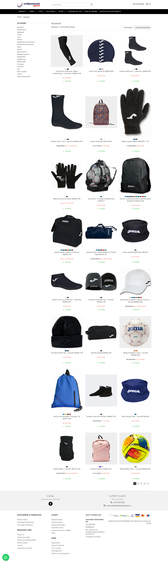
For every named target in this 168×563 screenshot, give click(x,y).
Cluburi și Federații (57, 545)
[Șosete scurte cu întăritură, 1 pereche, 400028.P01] (67, 282)
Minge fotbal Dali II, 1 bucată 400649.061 (135, 469)
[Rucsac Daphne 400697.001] (101, 448)
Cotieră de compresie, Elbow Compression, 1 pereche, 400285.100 (67, 72)
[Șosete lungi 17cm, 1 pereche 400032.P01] (67, 112)
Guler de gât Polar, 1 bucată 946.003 (135, 416)
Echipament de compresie (26, 42)
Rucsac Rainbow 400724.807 (101, 141)
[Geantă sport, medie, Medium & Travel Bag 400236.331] (101, 231)
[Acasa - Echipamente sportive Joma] (28, 4)
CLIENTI (54, 515)
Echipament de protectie (25, 44)
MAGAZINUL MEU (24, 530)
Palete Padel (21, 62)
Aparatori (20, 27)
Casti (18, 37)
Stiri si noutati (56, 548)
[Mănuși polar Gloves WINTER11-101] (135, 112)
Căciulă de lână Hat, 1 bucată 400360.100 (67, 353)
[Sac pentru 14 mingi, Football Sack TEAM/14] (101, 176)
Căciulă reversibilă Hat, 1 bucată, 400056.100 (101, 301)
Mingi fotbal (21, 57)
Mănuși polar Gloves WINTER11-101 (135, 141)
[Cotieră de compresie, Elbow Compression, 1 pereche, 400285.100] (67, 51)
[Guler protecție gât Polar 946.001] (135, 231)
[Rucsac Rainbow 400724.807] (101, 112)
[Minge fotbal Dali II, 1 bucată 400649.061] (135, 448)
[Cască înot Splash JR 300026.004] (101, 51)
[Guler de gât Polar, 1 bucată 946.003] (135, 390)
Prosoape (20, 64)
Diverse (19, 39)
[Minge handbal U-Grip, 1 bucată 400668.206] (135, 332)
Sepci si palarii (22, 71)
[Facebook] (51, 504)
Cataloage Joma (56, 551)
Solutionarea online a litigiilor (61, 530)
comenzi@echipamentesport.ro (118, 505)
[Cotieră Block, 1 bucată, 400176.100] (67, 448)
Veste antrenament (23, 76)
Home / (20, 17)
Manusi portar (22, 52)
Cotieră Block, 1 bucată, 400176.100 (66, 469)
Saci (18, 69)
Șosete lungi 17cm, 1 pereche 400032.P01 (67, 141)
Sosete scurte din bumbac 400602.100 (101, 416)
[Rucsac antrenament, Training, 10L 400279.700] (67, 390)
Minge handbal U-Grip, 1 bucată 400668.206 (135, 354)
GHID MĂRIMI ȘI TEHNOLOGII (29, 515)
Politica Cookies (22, 543)
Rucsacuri (20, 66)
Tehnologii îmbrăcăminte (25, 522)
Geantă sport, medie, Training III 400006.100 (66, 253)
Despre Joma (55, 543)
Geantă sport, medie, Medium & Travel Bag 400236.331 (101, 253)
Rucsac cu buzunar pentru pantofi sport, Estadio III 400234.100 (135, 200)
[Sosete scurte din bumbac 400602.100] (101, 390)
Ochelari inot (21, 59)
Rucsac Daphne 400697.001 (101, 469)
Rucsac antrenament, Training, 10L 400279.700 (66, 417)
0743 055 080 (119, 502)
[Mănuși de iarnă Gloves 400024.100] (67, 176)
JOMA (53, 538)
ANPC (53, 533)
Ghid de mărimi (90, 11)
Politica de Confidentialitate (26, 540)
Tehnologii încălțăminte (110, 11)
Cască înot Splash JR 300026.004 (101, 71)
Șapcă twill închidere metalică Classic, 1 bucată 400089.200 (135, 301)
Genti (19, 47)
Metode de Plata (57, 520)
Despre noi (20, 535)
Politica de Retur (57, 522)
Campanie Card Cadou (24, 548)
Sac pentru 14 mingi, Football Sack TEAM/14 (101, 200)
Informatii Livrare (57, 528)
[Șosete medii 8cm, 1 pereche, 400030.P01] (135, 51)
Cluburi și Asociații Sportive (60, 553)
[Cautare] (92, 5)
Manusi (19, 49)
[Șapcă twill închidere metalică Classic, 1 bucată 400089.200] (135, 281)
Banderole (20, 32)
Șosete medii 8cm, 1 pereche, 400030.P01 (135, 71)
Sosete (19, 74)
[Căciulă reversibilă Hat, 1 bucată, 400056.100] (101, 282)
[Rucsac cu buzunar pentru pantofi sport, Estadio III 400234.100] (135, 175)
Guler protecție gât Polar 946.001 (135, 252)
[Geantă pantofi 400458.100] (101, 332)
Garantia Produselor (58, 525)
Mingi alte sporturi (23, 54)
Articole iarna (21, 30)
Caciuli (19, 35)
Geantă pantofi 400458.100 (101, 353)
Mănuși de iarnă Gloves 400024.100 (66, 199)
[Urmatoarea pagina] (147, 483)
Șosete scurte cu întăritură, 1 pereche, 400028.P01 (66, 301)
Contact (20, 545)
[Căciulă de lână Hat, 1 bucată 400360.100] (67, 332)
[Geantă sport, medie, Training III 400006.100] (67, 231)
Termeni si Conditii (23, 537)
